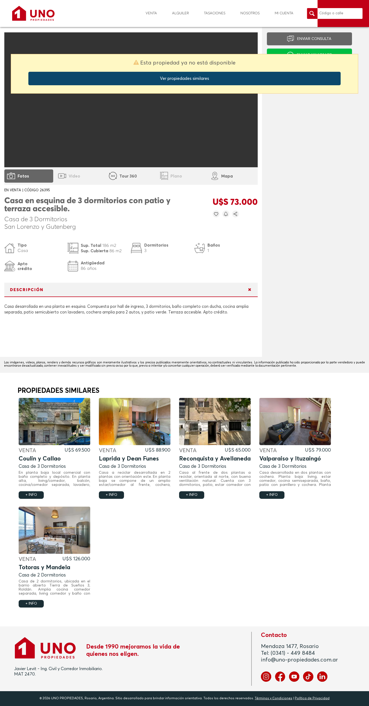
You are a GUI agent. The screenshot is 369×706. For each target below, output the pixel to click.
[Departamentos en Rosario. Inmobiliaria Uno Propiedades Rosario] (33, 13)
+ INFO (31, 495)
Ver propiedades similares (184, 78)
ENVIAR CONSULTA (314, 39)
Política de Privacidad (312, 698)
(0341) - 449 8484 (293, 653)
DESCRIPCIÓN (26, 290)
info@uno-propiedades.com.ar (299, 660)
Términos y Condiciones (273, 698)
